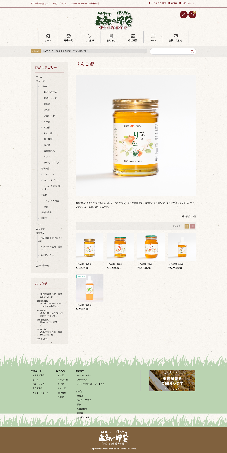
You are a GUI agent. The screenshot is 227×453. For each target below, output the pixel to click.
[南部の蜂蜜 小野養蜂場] (113, 20)
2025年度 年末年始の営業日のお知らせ (51, 314)
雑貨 (46, 206)
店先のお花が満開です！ (49, 323)
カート (153, 40)
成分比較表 (46, 212)
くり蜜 (47, 121)
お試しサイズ (50, 98)
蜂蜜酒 (47, 104)
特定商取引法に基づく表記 (50, 239)
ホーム (48, 40)
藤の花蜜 (48, 139)
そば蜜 (47, 127)
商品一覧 (68, 40)
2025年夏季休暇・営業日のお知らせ (51, 333)
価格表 (174, 3)
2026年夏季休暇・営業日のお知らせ (73, 51)
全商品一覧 (36, 371)
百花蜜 (47, 145)
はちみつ (45, 86)
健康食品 (45, 168)
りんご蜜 (48, 133)
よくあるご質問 (158, 3)
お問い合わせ (175, 40)
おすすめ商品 (50, 92)
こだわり (89, 40)
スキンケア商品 (51, 200)
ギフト (47, 156)
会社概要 (132, 40)
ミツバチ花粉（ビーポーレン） (52, 187)
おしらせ (111, 40)
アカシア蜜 (49, 115)
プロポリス (49, 174)
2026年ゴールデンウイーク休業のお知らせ (51, 304)
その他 (44, 195)
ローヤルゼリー (51, 180)
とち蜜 (47, 110)
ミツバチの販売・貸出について (50, 248)
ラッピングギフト (52, 162)
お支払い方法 (47, 255)
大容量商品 (49, 151)
